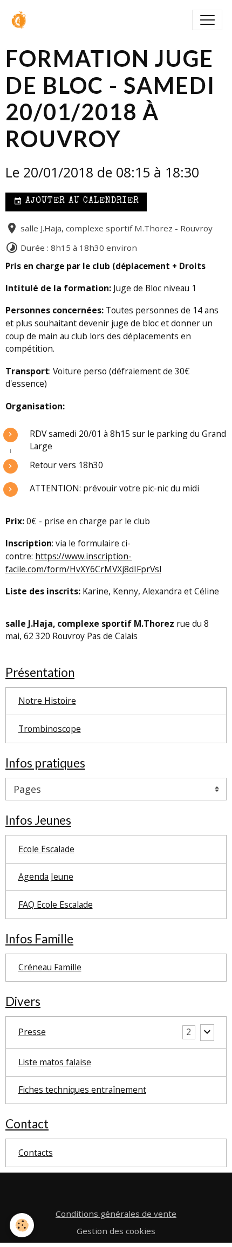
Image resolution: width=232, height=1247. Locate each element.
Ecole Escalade (46, 849)
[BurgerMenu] (207, 20)
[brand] (22, 20)
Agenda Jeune (45, 876)
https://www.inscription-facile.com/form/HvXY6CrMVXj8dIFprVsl (83, 562)
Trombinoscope (49, 729)
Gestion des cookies (116, 1230)
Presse (32, 1032)
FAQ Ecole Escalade (55, 904)
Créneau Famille (49, 967)
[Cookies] (22, 1225)
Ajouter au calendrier (80, 201)
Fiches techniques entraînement (82, 1089)
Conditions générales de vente (116, 1213)
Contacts (35, 1153)
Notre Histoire (47, 701)
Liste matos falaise (54, 1062)
